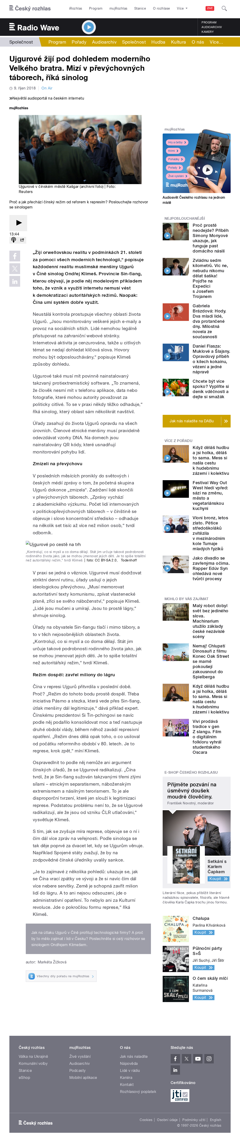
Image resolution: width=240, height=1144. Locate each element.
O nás (198, 42)
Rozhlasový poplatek (138, 1091)
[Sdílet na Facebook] (14, 256)
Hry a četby (175, 142)
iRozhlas (75, 8)
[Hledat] (224, 8)
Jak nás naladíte (134, 1056)
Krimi (171, 150)
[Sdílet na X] (14, 268)
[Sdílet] (22, 240)
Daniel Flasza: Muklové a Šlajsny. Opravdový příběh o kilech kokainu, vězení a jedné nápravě (211, 359)
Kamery (208, 31)
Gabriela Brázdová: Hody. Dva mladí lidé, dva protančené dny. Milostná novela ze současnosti (209, 321)
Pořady (79, 42)
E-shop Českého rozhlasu (191, 772)
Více (216, 42)
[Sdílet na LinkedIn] (14, 281)
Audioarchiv (212, 27)
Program (95, 8)
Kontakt (127, 1084)
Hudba (158, 42)
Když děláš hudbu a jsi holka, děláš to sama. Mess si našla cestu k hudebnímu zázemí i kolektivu (211, 460)
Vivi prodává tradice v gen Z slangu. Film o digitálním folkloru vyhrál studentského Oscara (207, 737)
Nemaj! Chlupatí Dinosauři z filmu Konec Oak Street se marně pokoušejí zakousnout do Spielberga (211, 661)
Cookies (146, 1120)
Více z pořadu (178, 441)
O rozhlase (161, 8)
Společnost (21, 42)
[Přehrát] (18, 223)
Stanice (140, 8)
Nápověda (129, 1063)
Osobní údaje (167, 1120)
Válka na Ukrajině (33, 1056)
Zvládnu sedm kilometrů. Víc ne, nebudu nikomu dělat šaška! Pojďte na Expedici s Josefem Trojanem (210, 278)
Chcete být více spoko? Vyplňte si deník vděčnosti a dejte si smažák (211, 389)
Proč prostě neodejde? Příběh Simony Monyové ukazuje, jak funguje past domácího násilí (211, 238)
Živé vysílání (176, 176)
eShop (24, 1077)
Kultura (178, 42)
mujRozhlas (118, 8)
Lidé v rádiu (130, 1070)
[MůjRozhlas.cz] (18, 108)
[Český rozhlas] (30, 8)
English (215, 1120)
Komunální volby (33, 1063)
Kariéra (126, 1077)
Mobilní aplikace (83, 1077)
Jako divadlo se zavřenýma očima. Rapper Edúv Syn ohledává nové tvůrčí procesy (211, 568)
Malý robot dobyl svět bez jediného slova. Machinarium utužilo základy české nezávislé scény (210, 621)
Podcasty (77, 1070)
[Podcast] (13, 240)
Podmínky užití (193, 1120)
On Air (46, 88)
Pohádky (173, 159)
